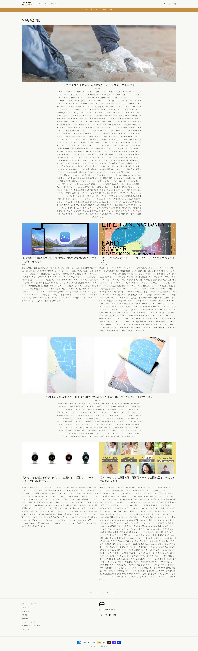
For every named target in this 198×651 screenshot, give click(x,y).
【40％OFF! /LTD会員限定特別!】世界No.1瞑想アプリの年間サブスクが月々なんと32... (59, 259)
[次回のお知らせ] (175, 9)
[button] (39, 4)
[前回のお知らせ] (22, 9)
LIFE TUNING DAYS (101, 646)
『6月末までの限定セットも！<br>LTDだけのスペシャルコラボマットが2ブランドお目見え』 (99, 396)
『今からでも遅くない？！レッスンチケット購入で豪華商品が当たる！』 (137, 259)
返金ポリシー (26, 629)
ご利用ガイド (26, 607)
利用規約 (25, 618)
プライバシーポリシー (29, 622)
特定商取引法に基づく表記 (31, 626)
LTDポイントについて (29, 604)
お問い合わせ (26, 611)
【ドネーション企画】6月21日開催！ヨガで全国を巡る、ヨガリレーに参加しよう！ (137, 479)
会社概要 (25, 615)
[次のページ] (113, 592)
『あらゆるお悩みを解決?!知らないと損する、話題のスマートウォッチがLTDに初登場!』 (59, 479)
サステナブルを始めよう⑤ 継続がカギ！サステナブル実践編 (99, 85)
